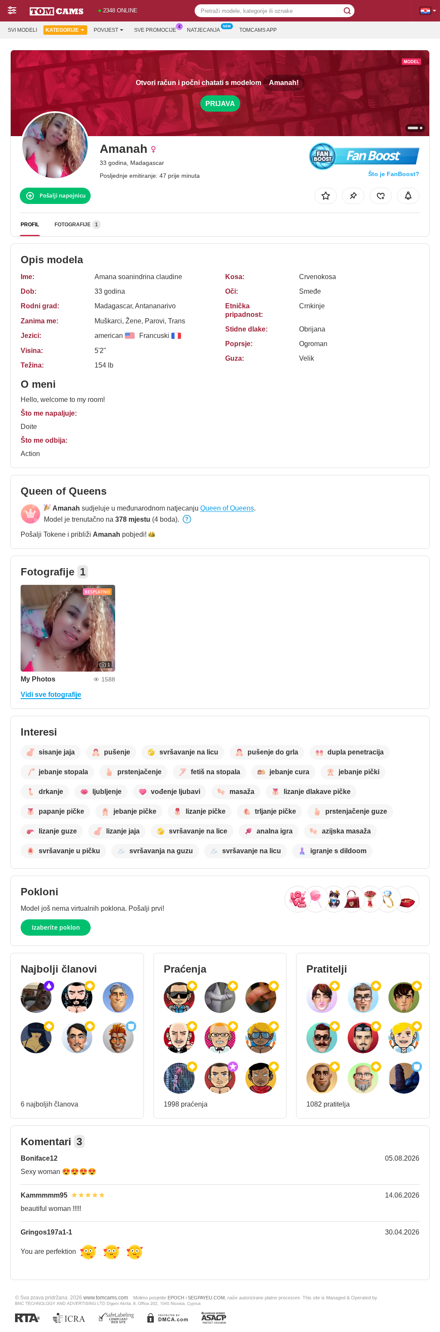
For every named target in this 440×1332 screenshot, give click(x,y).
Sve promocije (155, 30)
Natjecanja (203, 30)
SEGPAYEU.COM (206, 1297)
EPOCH (176, 1297)
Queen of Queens (227, 508)
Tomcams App (258, 30)
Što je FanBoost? (393, 173)
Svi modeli (22, 30)
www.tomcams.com (105, 1297)
